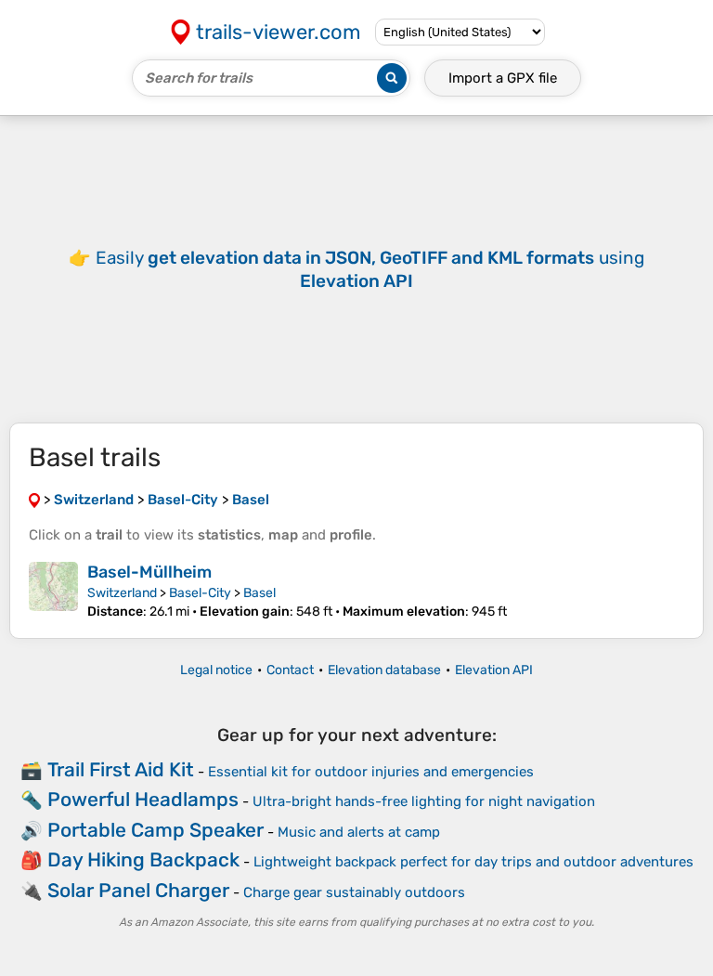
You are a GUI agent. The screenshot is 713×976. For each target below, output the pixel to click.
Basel (259, 593)
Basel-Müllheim (149, 572)
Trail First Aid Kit (120, 769)
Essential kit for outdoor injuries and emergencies (371, 771)
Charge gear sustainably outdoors (354, 892)
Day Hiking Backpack (143, 859)
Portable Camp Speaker (155, 829)
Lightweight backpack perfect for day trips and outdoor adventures (473, 861)
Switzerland (122, 593)
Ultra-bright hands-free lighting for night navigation (424, 801)
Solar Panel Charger (138, 890)
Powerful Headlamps (143, 799)
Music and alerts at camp (359, 832)
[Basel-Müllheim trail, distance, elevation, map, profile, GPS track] (53, 590)
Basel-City (200, 593)
